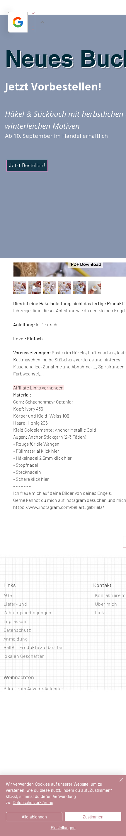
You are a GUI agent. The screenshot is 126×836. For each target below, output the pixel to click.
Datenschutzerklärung (33, 802)
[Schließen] (118, 783)
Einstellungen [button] (63, 827)
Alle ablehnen (34, 817)
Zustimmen (93, 817)
